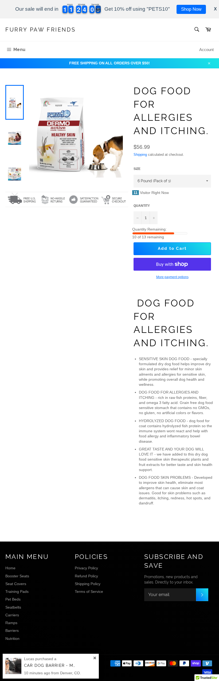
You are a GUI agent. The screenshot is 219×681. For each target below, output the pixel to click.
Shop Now (191, 9)
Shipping (140, 155)
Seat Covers (15, 584)
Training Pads (17, 591)
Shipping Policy (87, 584)
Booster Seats (17, 576)
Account (206, 49)
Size (137, 169)
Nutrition (12, 638)
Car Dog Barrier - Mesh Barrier (63, 665)
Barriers (12, 630)
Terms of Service (89, 591)
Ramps (11, 623)
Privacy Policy (86, 568)
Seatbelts (13, 607)
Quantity (142, 206)
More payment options (172, 277)
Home (10, 568)
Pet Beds (13, 599)
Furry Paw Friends (40, 29)
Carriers (12, 615)
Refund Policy (86, 576)
